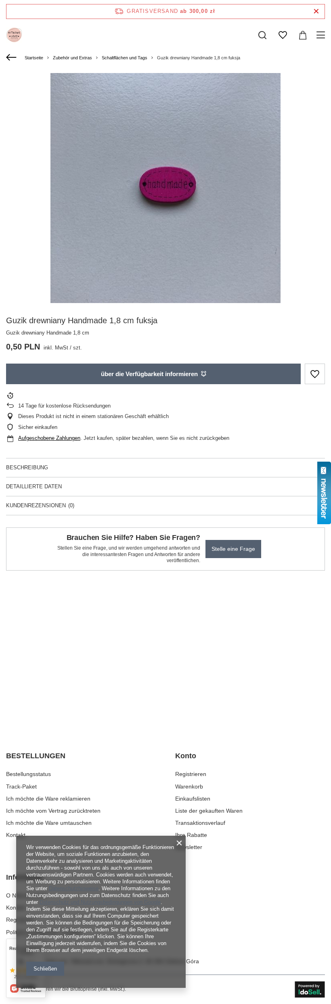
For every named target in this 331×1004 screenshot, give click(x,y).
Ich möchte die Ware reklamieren (48, 798)
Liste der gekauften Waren (209, 810)
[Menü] (322, 35)
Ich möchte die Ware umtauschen (49, 823)
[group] (165, 188)
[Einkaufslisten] (282, 35)
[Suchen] (262, 35)
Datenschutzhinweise (73, 888)
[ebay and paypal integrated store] (310, 989)
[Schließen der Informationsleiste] (316, 11)
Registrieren (190, 774)
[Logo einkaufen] (14, 35)
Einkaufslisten (192, 798)
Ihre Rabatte (191, 835)
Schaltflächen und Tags (124, 57)
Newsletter (188, 847)
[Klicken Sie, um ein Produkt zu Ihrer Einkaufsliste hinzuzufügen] (315, 374)
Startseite (34, 57)
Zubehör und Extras (72, 57)
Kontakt (15, 835)
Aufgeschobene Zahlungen (49, 438)
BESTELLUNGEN (35, 756)
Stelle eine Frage (233, 549)
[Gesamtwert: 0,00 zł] (303, 35)
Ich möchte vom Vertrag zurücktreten (53, 810)
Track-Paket (21, 786)
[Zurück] (12, 57)
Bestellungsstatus (28, 774)
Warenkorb (189, 786)
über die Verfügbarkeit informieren (149, 373)
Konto (185, 756)
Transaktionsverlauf (200, 823)
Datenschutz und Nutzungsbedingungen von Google (100, 902)
